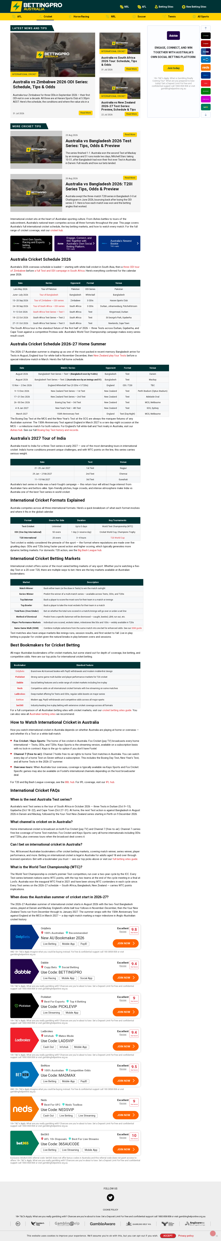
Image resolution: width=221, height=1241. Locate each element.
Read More (85, 113)
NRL (126, 6)
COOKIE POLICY (110, 1209)
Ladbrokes (20, 694)
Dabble (20, 682)
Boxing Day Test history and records (57, 430)
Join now (123, 943)
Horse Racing (81, 16)
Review (122, 931)
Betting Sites (166, 6)
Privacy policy (186, 1235)
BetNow (20, 700)
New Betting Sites (196, 6)
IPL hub (110, 782)
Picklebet (20, 677)
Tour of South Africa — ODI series (49, 306)
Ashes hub (16, 430)
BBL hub (69, 782)
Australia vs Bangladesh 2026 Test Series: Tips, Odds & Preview (98, 143)
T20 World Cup (117, 538)
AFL (144, 6)
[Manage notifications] (213, 1233)
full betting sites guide (125, 859)
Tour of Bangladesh (49, 295)
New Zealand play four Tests (110, 355)
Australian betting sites (43, 714)
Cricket (48, 16)
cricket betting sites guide (116, 710)
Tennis (172, 16)
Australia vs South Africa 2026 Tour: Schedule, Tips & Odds (119, 61)
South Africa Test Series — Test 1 (49, 312)
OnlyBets (20, 671)
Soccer (142, 16)
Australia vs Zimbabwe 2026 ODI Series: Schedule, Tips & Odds (50, 84)
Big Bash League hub (90, 550)
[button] (206, 28)
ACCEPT (167, 1235)
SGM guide (137, 628)
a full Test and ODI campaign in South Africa (60, 270)
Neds (20, 688)
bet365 (19, 705)
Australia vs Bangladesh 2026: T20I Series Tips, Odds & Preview (99, 186)
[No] (216, 1236)
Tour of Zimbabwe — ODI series (49, 300)
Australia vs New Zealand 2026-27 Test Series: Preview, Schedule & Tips (118, 106)
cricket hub (56, 230)
